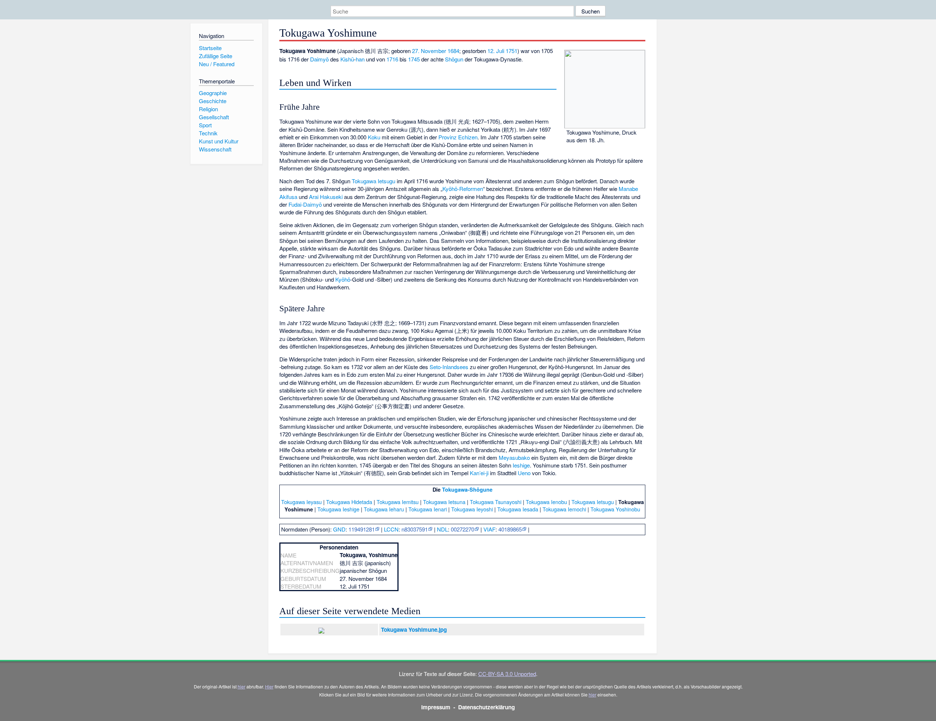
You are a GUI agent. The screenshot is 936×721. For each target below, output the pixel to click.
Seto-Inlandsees (449, 367)
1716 (392, 59)
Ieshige (521, 465)
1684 (453, 51)
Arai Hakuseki (326, 196)
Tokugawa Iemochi (564, 509)
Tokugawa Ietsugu (373, 181)
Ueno (524, 473)
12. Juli (495, 51)
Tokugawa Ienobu (546, 502)
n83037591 (414, 529)
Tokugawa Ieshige (338, 509)
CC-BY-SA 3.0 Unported (507, 673)
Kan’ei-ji (479, 473)
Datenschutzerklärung (486, 707)
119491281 (361, 529)
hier (241, 686)
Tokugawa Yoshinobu (615, 509)
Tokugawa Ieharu (384, 509)
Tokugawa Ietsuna (444, 502)
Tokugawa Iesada (517, 509)
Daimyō (319, 59)
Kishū (347, 59)
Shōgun (454, 59)
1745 (414, 59)
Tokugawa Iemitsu (398, 502)
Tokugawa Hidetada (349, 502)
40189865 (510, 529)
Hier (269, 686)
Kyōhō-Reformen (462, 188)
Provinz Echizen (458, 137)
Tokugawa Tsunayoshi (495, 502)
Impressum (435, 707)
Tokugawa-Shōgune (467, 489)
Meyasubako (514, 457)
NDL (442, 529)
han (360, 59)
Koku (374, 137)
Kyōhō (342, 279)
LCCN (391, 529)
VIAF (489, 529)
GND (339, 529)
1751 (511, 51)
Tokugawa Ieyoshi (472, 509)
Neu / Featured (216, 64)
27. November (429, 51)
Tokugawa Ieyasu (301, 502)
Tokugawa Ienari (427, 509)
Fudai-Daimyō (305, 204)
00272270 (462, 529)
